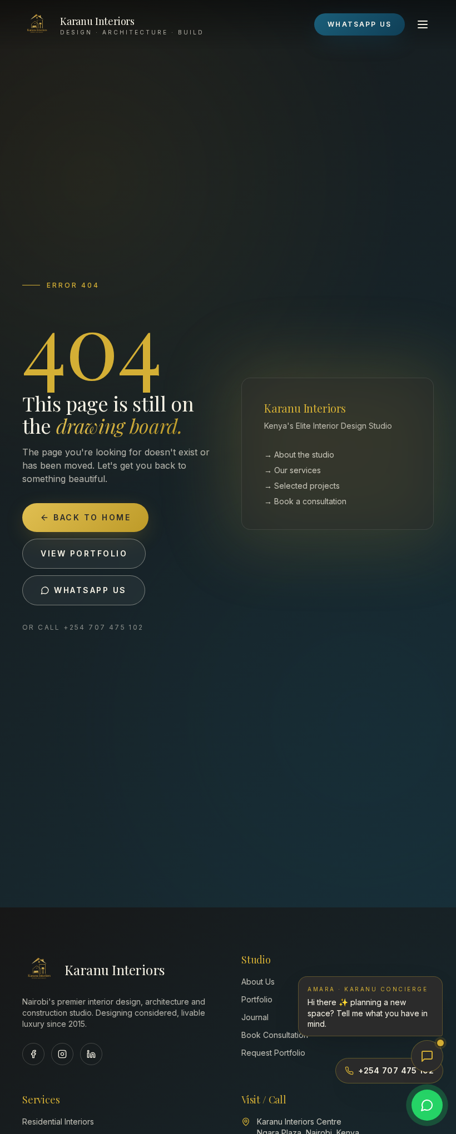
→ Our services (292, 470)
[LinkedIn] (91, 1054)
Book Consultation (274, 1035)
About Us (258, 981)
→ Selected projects (302, 485)
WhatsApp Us (359, 24)
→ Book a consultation (305, 501)
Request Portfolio (273, 1052)
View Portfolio (84, 553)
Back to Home (92, 517)
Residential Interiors (58, 1121)
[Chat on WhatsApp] (427, 1105)
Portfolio (256, 999)
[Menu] (423, 24)
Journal (255, 1017)
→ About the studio (299, 454)
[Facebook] (33, 1054)
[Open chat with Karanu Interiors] (427, 1056)
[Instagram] (62, 1054)
